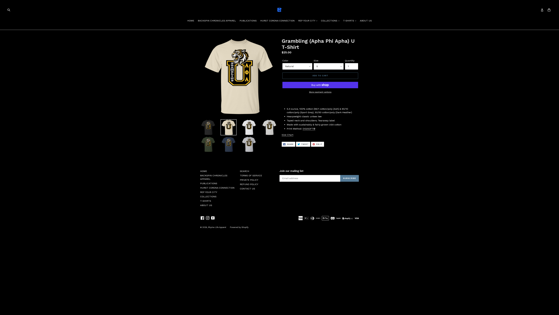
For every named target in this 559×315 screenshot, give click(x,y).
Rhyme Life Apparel (217, 227)
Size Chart (287, 134)
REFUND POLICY (249, 184)
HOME (190, 20)
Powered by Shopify (239, 227)
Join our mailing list (292, 170)
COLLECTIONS (329, 20)
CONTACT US (247, 188)
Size (316, 60)
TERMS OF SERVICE (251, 175)
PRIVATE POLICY (249, 179)
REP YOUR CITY (307, 20)
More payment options (320, 92)
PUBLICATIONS (248, 20)
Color (285, 60)
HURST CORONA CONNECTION (277, 20)
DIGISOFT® (309, 128)
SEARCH (244, 171)
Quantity (349, 60)
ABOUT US (366, 20)
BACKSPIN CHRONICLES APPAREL (217, 20)
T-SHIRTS (349, 20)
